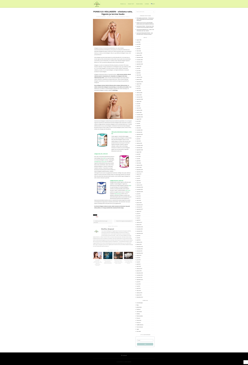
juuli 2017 (138, 213)
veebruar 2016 (139, 242)
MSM (104, 158)
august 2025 (139, 66)
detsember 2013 (140, 297)
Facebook (124, 355)
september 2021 (140, 134)
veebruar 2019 (139, 185)
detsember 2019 (140, 169)
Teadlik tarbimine (140, 324)
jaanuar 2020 (139, 167)
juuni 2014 (139, 284)
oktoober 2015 (139, 251)
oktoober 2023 (139, 97)
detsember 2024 (140, 81)
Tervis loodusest (140, 327)
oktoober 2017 (139, 207)
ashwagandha (97, 161)
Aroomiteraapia (140, 302)
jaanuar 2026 (139, 55)
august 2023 (139, 101)
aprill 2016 (138, 240)
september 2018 (140, 191)
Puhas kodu (139, 3)
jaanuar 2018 (139, 202)
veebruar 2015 (139, 268)
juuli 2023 (138, 103)
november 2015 (140, 248)
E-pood (147, 3)
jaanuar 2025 (139, 79)
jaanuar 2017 (139, 224)
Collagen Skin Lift (98, 153)
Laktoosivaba (139, 311)
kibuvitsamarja (118, 193)
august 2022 (139, 119)
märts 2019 (139, 182)
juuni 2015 (139, 259)
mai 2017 (138, 218)
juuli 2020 (138, 154)
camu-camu (104, 161)
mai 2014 (138, 286)
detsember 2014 (140, 273)
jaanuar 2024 (139, 94)
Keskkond (138, 309)
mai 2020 (138, 158)
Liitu (145, 344)
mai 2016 (138, 237)
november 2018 (140, 189)
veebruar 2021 (139, 143)
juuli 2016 (138, 235)
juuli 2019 (138, 176)
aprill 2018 (138, 198)
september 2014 (140, 279)
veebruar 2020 (139, 165)
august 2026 (139, 39)
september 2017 (140, 209)
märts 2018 (139, 200)
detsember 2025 (140, 57)
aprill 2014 (138, 288)
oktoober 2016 (139, 231)
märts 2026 (139, 50)
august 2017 (139, 211)
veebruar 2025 (139, 77)
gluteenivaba (139, 307)
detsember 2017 (140, 204)
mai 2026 (138, 46)
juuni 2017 (139, 215)
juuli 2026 (138, 42)
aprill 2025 (138, 72)
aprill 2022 (138, 125)
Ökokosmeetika (121, 16)
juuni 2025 (139, 70)
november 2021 (140, 130)
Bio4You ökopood (102, 16)
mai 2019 (138, 178)
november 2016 (140, 229)
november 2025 (140, 59)
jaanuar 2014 (139, 295)
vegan (138, 329)
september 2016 (140, 233)
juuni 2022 (139, 121)
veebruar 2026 (139, 53)
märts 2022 (139, 127)
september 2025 (140, 64)
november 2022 (140, 114)
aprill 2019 (138, 180)
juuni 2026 (139, 44)
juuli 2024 (138, 86)
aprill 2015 (138, 264)
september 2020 (140, 149)
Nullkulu (138, 313)
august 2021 (139, 136)
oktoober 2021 (139, 132)
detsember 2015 (140, 246)
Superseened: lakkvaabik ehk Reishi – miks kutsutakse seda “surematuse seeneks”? (145, 33)
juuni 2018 (139, 196)
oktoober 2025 (139, 61)
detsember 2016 (140, 226)
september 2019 (140, 171)
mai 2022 (138, 123)
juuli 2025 (138, 68)
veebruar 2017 (139, 222)
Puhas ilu (123, 3)
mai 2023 (138, 105)
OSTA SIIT (105, 153)
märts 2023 (139, 108)
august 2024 (139, 83)
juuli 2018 (138, 193)
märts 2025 (139, 75)
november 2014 (140, 275)
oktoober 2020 (139, 147)
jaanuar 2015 (139, 270)
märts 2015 (139, 266)
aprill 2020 (138, 160)
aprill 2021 (138, 138)
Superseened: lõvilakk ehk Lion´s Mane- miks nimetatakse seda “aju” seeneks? (128, 262)
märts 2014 (139, 290)
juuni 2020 (139, 156)
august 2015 (139, 255)
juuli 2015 (138, 257)
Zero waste (139, 331)
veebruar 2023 (139, 110)
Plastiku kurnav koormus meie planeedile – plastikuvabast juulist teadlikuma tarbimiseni (108, 262)
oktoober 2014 (139, 277)
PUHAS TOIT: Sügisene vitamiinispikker (123, 221)
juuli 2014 (138, 281)
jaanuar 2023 (139, 112)
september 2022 (140, 116)
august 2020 (139, 152)
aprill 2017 (138, 220)
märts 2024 (139, 90)
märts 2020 (139, 163)
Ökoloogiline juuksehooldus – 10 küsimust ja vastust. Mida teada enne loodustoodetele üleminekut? (97, 263)
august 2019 (139, 174)
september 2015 (140, 253)
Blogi (116, 16)
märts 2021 (139, 141)
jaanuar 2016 (139, 244)
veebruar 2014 (139, 292)
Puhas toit (131, 3)
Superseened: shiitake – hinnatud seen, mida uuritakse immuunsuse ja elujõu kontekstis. (118, 262)
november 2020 (140, 145)
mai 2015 (138, 262)
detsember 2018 (140, 187)
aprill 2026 (138, 48)
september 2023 (140, 99)
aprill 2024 (138, 88)
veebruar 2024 (139, 92)
